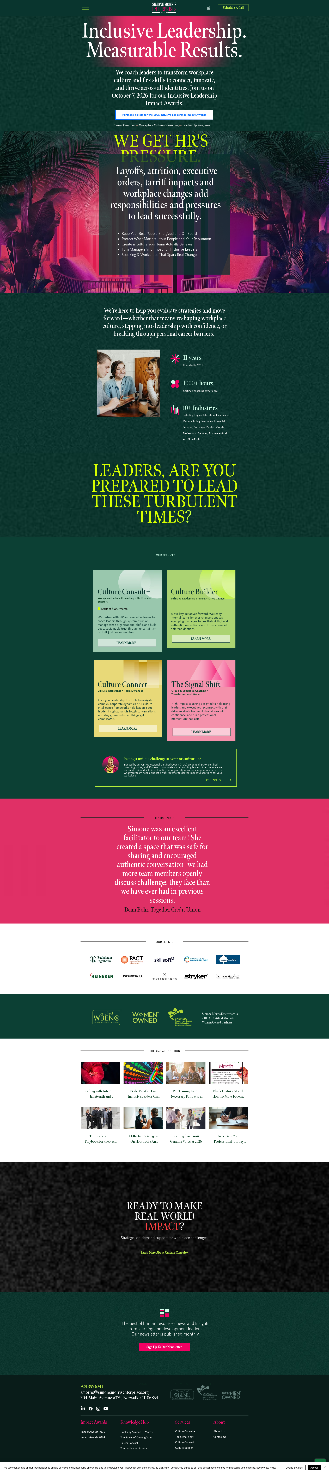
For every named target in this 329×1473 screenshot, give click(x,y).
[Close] (325, 1467)
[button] (208, 8)
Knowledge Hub (134, 1422)
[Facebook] (90, 1408)
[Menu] (86, 8)
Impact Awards (94, 1422)
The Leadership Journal (134, 1448)
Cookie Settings (294, 1467)
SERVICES (181, 1383)
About (219, 1422)
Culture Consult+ (185, 1431)
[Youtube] (105, 1408)
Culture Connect (184, 1442)
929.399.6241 (92, 1386)
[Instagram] (98, 1408)
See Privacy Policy (266, 1467)
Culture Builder (184, 1447)
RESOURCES (216, 1383)
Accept (314, 1467)
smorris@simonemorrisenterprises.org (115, 1392)
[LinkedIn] (83, 1408)
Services (182, 1422)
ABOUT (144, 1383)
